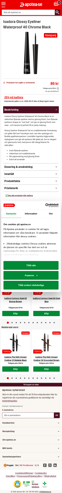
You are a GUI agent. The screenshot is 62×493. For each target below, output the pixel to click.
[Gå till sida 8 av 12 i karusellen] (37, 322)
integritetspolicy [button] (9, 401)
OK (57, 415)
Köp (15, 313)
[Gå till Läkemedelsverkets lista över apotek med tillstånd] (44, 484)
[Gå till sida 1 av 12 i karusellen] (8, 322)
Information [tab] (31, 213)
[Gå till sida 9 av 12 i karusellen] (41, 322)
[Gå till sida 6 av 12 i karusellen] (29, 322)
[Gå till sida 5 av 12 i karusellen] (24, 322)
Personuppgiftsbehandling (29, 476)
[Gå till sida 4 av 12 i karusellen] (20, 322)
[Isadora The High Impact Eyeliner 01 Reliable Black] (15, 342)
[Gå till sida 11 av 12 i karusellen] (50, 322)
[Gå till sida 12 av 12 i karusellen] (54, 322)
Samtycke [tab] (11, 213)
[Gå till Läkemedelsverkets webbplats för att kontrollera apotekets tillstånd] (26, 484)
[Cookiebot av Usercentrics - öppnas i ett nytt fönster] (45, 205)
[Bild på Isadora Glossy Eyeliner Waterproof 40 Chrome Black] (31, 53)
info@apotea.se (45, 492)
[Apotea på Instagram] (50, 465)
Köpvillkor (10, 476)
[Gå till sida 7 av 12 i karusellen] (33, 322)
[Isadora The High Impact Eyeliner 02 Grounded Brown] (46, 342)
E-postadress (7, 410)
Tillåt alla (31, 265)
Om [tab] (51, 213)
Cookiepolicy (41, 473)
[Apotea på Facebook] (45, 465)
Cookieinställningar (24, 473)
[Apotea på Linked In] (55, 465)
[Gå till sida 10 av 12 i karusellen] (46, 322)
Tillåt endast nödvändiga (31, 285)
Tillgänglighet (50, 476)
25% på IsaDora (13, 97)
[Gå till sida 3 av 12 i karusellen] (16, 322)
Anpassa (29, 275)
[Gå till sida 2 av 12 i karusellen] (12, 322)
